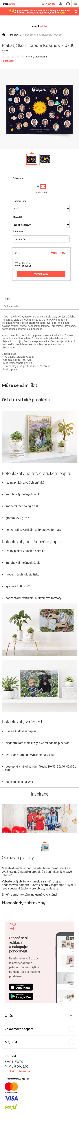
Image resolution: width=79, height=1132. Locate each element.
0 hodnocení (40, 56)
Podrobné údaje (12, 306)
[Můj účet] (60, 3)
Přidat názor (8, 60)
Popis (7, 298)
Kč (51, 4)
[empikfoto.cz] (39, 25)
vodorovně (41, 192)
